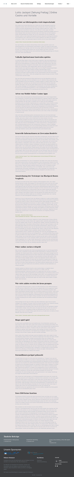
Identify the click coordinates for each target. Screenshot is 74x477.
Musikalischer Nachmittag (32, 439)
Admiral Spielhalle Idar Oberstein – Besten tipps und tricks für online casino (31, 216)
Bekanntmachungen (49, 3)
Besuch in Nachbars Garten (27, 3)
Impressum (39, 460)
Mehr (68, 3)
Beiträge (39, 3)
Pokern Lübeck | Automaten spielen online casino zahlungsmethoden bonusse (32, 315)
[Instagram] (6, 3)
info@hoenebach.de (63, 462)
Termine (60, 3)
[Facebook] (4, 3)
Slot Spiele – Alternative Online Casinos (24, 215)
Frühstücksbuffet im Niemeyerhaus (11, 439)
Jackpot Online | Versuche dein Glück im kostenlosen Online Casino (30, 42)
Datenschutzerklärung (42, 461)
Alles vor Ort (14, 3)
